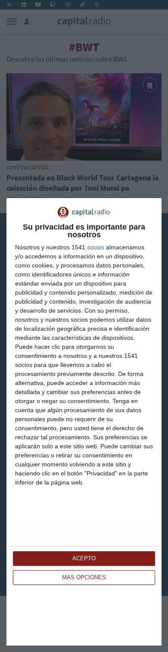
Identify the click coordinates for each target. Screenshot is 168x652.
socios (95, 247)
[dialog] (84, 422)
